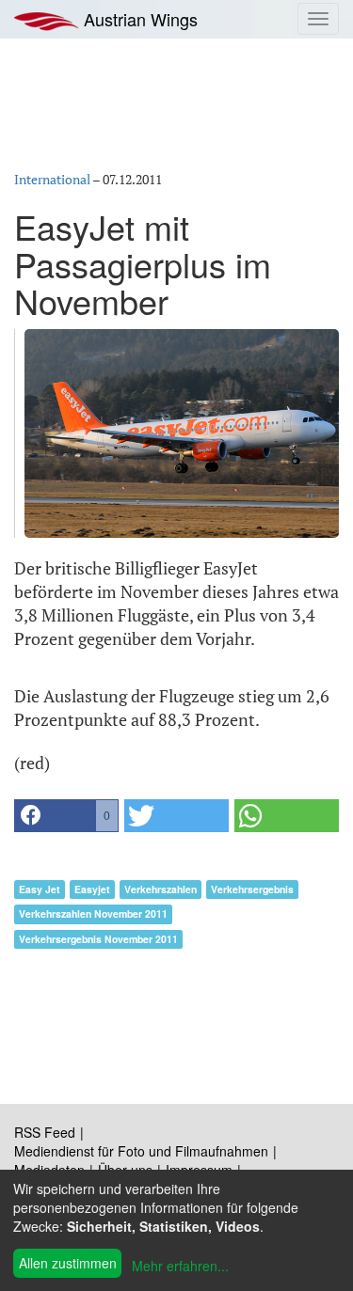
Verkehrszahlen (160, 889)
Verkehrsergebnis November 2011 (98, 939)
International (52, 179)
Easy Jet (39, 889)
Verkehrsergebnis (252, 889)
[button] (66, 815)
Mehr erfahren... (180, 1265)
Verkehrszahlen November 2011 (93, 913)
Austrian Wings (138, 19)
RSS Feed (44, 1132)
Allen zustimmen (68, 1262)
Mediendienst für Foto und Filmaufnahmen (141, 1150)
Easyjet (92, 889)
